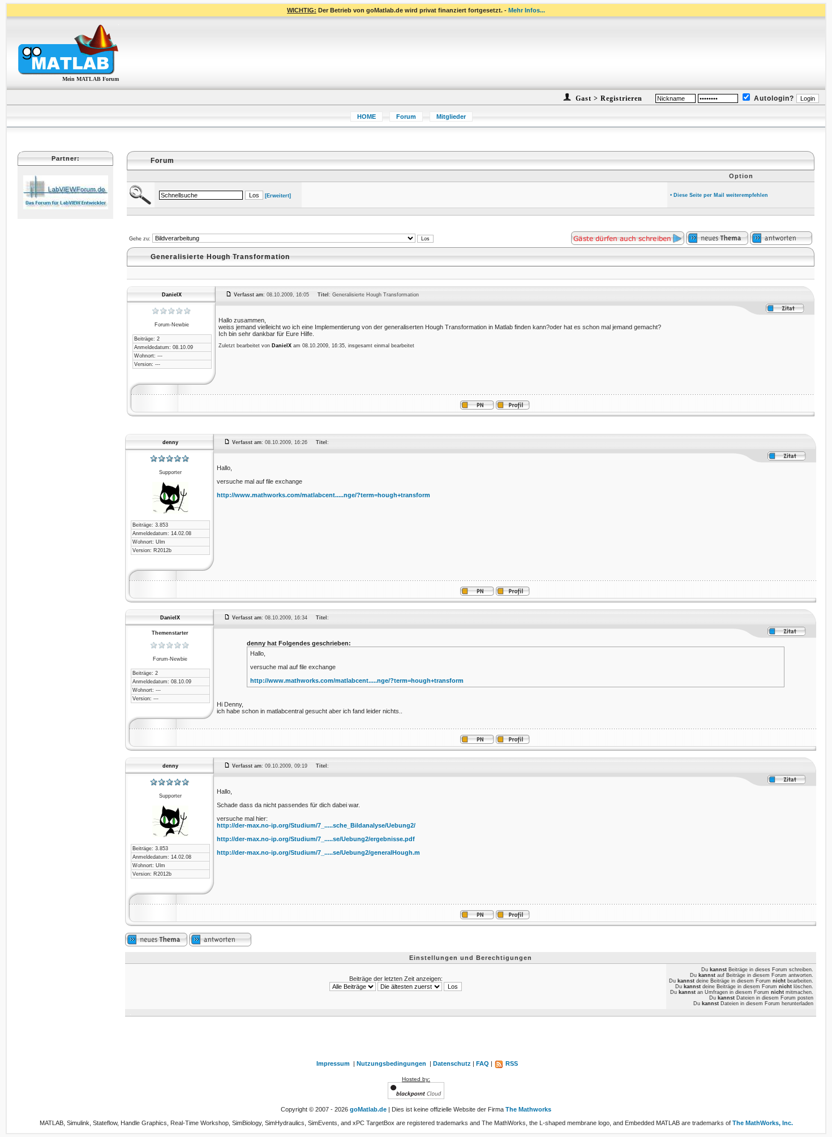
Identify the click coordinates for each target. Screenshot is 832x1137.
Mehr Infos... (526, 10)
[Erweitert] (278, 196)
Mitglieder (451, 116)
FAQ (482, 1063)
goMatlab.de (368, 1109)
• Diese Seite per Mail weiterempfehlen (719, 195)
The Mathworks (528, 1109)
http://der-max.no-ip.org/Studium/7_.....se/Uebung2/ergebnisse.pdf (316, 838)
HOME (366, 116)
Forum (406, 116)
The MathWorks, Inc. (762, 1122)
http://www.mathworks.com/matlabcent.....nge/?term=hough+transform (323, 495)
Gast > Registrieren (607, 98)
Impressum (333, 1063)
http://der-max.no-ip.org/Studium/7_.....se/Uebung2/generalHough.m (318, 852)
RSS (511, 1063)
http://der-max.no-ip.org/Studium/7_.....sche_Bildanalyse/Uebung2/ (316, 825)
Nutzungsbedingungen (391, 1063)
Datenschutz (452, 1063)
